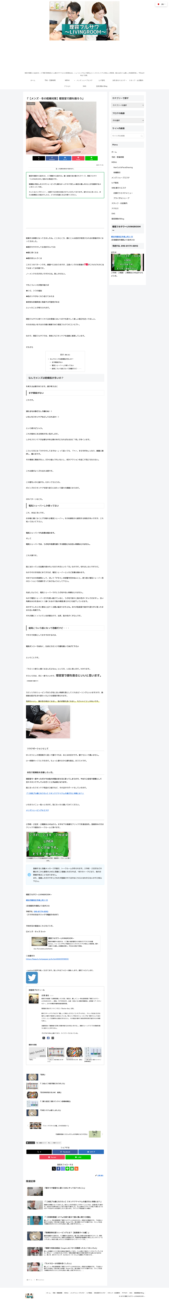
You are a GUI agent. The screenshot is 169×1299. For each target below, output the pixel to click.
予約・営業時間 (117, 157)
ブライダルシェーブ (121, 198)
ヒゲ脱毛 (115, 182)
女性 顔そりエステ (118, 187)
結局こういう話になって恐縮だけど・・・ (67, 368)
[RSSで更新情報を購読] (76, 1169)
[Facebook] (48, 1038)
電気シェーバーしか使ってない (63, 365)
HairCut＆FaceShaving (123, 167)
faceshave (31, 1143)
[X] (43, 1038)
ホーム (114, 152)
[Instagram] (52, 1038)
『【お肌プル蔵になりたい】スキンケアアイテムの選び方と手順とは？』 (55, 793)
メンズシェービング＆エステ (37, 810)
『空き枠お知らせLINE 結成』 (74, 1059)
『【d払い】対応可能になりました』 (55, 1060)
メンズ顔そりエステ (55, 1143)
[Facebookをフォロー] (58, 1169)
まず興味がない (57, 362)
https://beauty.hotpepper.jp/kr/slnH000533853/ (47, 959)
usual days (42, 1056)
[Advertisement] (84, 56)
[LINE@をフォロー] (67, 1169)
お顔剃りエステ (42, 1143)
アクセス (115, 208)
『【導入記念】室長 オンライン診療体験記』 (92, 1060)
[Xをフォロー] (54, 1169)
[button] (142, 136)
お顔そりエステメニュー (123, 193)
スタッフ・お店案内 (119, 203)
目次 (62, 354)
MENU (114, 162)
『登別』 (31, 1059)
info (63, 1056)
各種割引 (116, 172)
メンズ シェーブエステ (120, 177)
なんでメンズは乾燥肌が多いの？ (61, 359)
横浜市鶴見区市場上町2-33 (37, 900)
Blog (81, 1056)
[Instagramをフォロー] (63, 1169)
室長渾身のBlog (117, 218)
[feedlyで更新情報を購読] (72, 1169)
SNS (113, 213)
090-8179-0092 (41, 911)
